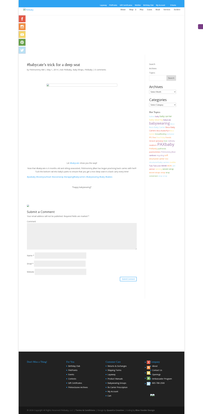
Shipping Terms (114, 370)
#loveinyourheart (43, 177)
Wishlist (138, 5)
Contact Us (157, 370)
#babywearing (92, 177)
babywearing (159, 123)
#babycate (74, 163)
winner (152, 169)
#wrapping (68, 177)
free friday (161, 137)
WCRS (169, 166)
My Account (160, 5)
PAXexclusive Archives (78, 387)
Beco (172, 124)
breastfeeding (160, 134)
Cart (109, 395)
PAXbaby (89, 69)
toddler (173, 162)
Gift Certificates (126, 5)
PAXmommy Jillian (168, 152)
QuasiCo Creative (115, 410)
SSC (166, 159)
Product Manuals (115, 378)
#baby (102, 177)
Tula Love (157, 166)
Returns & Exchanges (117, 366)
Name (30, 255)
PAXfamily (153, 148)
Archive (177, 10)
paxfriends (162, 148)
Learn (149, 10)
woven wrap (168, 169)
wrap (163, 172)
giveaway (159, 141)
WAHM (164, 166)
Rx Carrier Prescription (117, 387)
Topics (152, 72)
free (154, 137)
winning (158, 169)
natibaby (171, 141)
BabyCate (167, 120)
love (165, 141)
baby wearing (156, 119)
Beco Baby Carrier (157, 127)
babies (152, 116)
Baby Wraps (78, 69)
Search (152, 64)
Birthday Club (148, 5)
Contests (72, 378)
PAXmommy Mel (37, 69)
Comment (31, 221)
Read (158, 10)
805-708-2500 (158, 383)
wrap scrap (162, 176)
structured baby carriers (159, 162)
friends (168, 137)
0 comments (100, 69)
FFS (150, 137)
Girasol (152, 141)
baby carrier (166, 116)
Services (167, 10)
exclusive (170, 134)
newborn (153, 145)
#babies (108, 177)
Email (30, 263)
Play (141, 10)
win (173, 165)
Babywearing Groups (117, 383)
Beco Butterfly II (163, 130)
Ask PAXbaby (66, 69)
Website (30, 272)
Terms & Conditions (85, 410)
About (123, 10)
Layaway (103, 5)
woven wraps (154, 172)
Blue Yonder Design (145, 410)
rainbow (152, 155)
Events (71, 374)
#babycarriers (79, 177)
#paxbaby (31, 177)
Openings (156, 374)
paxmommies (154, 152)
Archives (153, 68)
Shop (131, 10)
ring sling (160, 155)
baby (157, 116)
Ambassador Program (162, 378)
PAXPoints (113, 5)
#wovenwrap (58, 177)
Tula (151, 166)
